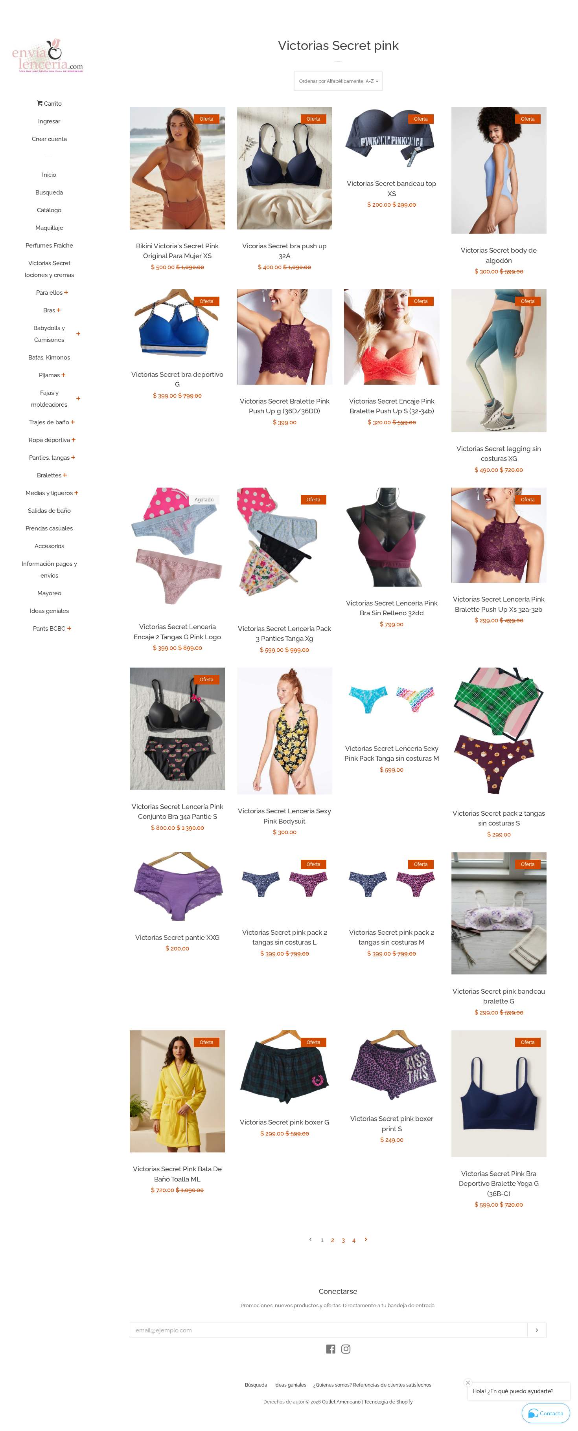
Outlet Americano (341, 1402)
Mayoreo (49, 593)
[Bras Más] (59, 311)
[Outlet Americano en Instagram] (346, 1350)
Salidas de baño (49, 510)
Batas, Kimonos (49, 357)
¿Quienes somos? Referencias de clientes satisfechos (372, 1385)
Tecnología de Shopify (388, 1402)
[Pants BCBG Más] (69, 629)
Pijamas (49, 375)
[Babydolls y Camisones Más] (78, 334)
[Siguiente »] (366, 1240)
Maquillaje (49, 227)
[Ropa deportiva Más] (73, 440)
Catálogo (49, 210)
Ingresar (49, 121)
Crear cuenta (49, 139)
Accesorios (49, 546)
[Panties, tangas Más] (73, 458)
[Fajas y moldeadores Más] (78, 399)
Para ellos (49, 292)
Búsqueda (256, 1385)
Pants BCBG (49, 628)
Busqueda (49, 192)
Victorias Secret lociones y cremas (49, 269)
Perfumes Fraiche (49, 245)
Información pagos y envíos (49, 569)
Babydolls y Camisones (49, 334)
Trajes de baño (49, 422)
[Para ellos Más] (66, 293)
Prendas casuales (49, 528)
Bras (49, 310)
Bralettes (49, 475)
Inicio (49, 174)
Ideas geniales (49, 611)
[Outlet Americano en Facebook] (331, 1350)
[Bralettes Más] (65, 476)
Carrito (52, 103)
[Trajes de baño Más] (73, 423)
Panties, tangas (49, 457)
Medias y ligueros (49, 493)
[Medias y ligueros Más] (76, 493)
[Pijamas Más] (63, 376)
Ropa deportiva (49, 440)
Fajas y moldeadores (49, 398)
